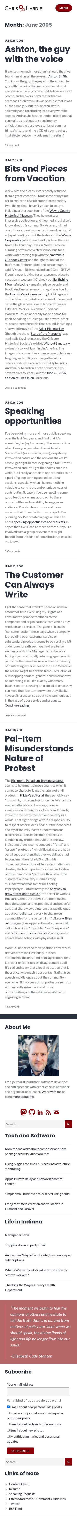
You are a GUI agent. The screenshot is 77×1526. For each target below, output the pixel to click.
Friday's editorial (32, 795)
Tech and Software (30, 1135)
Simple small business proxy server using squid (37, 1194)
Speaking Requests (22, 1494)
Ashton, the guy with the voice (37, 54)
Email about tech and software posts (35, 1424)
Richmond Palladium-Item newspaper (37, 780)
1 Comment (12, 145)
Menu (63, 8)
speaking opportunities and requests (39, 522)
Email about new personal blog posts (36, 1407)
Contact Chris (19, 1484)
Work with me (51, 1092)
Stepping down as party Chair (25, 1245)
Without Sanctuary (57, 343)
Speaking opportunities (33, 416)
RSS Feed (15, 1508)
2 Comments (12, 551)
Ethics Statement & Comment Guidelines (37, 1499)
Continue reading (17, 705)
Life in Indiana (23, 1221)
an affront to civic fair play (30, 933)
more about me (23, 1096)
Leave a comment (15, 387)
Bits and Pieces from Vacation (36, 173)
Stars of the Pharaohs (46, 333)
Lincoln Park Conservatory (28, 294)
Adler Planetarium (51, 328)
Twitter (14, 1504)
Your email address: (20, 1384)
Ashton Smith (57, 76)
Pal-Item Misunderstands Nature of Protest (39, 753)
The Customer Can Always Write (34, 584)
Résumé (14, 1489)
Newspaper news (17, 1235)
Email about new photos (27, 1430)
